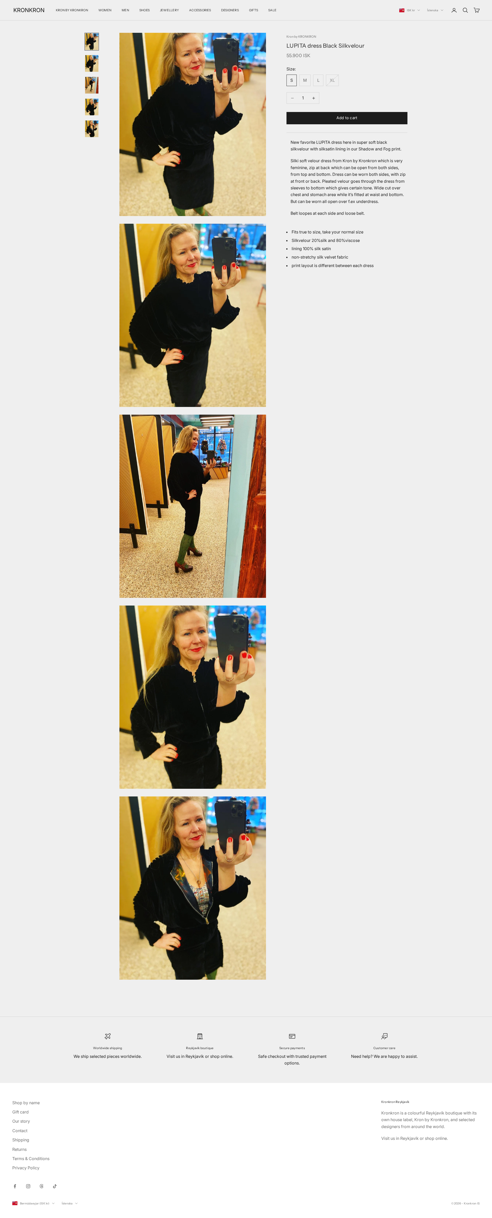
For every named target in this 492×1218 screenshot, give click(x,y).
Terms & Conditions (30, 1158)
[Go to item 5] (92, 129)
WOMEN (104, 10)
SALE (272, 10)
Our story (21, 1121)
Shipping (20, 1139)
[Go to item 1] (92, 41)
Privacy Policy (25, 1167)
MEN (125, 10)
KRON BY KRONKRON (72, 10)
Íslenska (432, 10)
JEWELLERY (169, 10)
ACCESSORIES (200, 10)
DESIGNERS (230, 10)
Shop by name (26, 1102)
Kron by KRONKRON (301, 36)
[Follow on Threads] (41, 1186)
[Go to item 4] (92, 107)
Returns (19, 1149)
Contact (19, 1130)
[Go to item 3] (92, 85)
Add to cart (346, 118)
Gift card (20, 1111)
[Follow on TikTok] (54, 1186)
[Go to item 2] (92, 63)
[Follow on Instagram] (28, 1186)
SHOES (144, 10)
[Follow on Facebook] (14, 1186)
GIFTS (253, 10)
